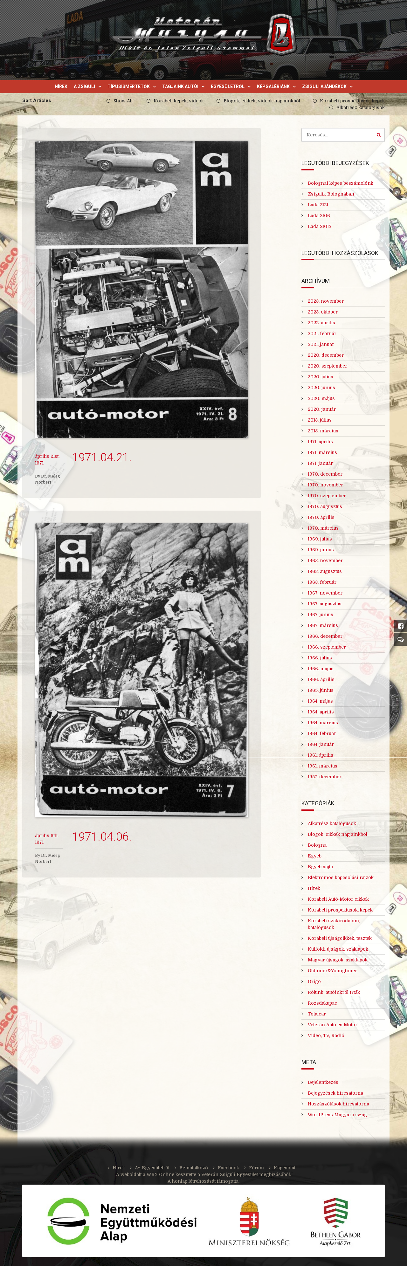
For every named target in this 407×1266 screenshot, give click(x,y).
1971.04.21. (102, 457)
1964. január (321, 744)
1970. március (323, 528)
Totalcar (317, 1013)
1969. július (320, 538)
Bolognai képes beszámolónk (340, 183)
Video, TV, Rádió (326, 1035)
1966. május (321, 668)
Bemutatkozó (193, 1167)
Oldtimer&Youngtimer (332, 970)
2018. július (320, 420)
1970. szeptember (327, 495)
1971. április (320, 441)
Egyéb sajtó (320, 866)
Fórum (256, 1167)
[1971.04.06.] (141, 670)
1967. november (325, 592)
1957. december (324, 776)
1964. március (323, 722)
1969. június (321, 549)
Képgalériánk (273, 86)
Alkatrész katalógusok (360, 107)
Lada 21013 (319, 226)
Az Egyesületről (152, 1167)
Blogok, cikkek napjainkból (337, 834)
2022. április (321, 322)
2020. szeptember (327, 365)
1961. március (322, 765)
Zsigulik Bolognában (331, 193)
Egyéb (314, 855)
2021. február (322, 333)
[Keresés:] (343, 134)
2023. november (326, 301)
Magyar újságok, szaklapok (338, 959)
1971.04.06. (102, 836)
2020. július (320, 376)
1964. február (322, 733)
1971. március (322, 452)
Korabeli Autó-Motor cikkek (338, 899)
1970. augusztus (325, 506)
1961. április (320, 755)
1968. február (322, 582)
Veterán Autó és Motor (332, 1024)
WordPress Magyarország (337, 1114)
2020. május (321, 398)
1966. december (325, 636)
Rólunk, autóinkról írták (334, 992)
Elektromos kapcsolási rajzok (341, 877)
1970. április (321, 517)
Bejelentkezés (323, 1082)
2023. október (323, 311)
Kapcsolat (284, 1167)
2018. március (323, 430)
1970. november (325, 484)
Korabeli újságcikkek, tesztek (340, 938)
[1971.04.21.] (141, 289)
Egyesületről (228, 86)
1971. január (320, 463)
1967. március (323, 625)
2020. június (321, 387)
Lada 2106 (319, 215)
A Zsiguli (84, 86)
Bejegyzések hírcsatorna (335, 1093)
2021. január (321, 344)
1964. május (320, 701)
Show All (123, 100)
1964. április (321, 711)
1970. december (325, 474)
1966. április (321, 679)
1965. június (321, 690)
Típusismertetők (128, 86)
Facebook (228, 1167)
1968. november (325, 560)
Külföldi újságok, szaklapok (338, 949)
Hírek (61, 86)
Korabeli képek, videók (179, 100)
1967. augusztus (324, 603)
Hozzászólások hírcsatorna (338, 1103)
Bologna (317, 845)
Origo (314, 981)
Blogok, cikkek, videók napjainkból (262, 100)
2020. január (322, 409)
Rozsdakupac (322, 1003)
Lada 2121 (318, 204)
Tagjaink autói (180, 86)
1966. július (320, 657)
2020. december (326, 355)
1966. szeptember (327, 647)
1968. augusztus (325, 571)
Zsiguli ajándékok (324, 86)
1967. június (320, 614)
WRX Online (160, 1174)
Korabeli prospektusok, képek (352, 100)
